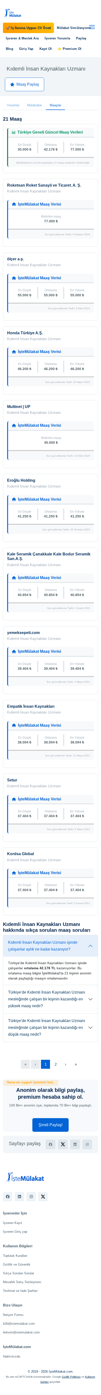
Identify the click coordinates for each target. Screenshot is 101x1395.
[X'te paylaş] (63, 1144)
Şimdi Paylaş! (50, 1125)
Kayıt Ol (45, 49)
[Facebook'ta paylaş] (50, 1144)
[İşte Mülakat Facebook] (7, 1196)
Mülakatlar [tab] (34, 105)
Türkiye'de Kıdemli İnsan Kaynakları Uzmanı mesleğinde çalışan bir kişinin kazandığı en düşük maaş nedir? (46, 1027)
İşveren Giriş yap (15, 1231)
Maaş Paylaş (27, 84)
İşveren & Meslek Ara (22, 38)
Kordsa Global (20, 854)
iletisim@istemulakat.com (21, 1332)
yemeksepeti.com (23, 633)
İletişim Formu (13, 1315)
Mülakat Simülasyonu (74, 28)
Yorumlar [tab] (13, 105)
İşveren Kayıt (12, 1223)
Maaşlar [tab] (55, 105)
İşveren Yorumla (57, 38)
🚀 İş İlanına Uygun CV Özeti (28, 28)
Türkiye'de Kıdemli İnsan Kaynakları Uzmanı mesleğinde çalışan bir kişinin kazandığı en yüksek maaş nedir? (46, 999)
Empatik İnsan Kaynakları (30, 706)
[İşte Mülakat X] (43, 1196)
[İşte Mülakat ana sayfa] (13, 13)
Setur (12, 780)
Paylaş (81, 38)
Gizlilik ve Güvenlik (16, 1264)
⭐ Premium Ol (69, 49)
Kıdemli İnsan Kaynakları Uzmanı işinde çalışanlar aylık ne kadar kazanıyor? (42, 945)
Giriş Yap (26, 49)
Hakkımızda (11, 1356)
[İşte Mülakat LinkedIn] (19, 1196)
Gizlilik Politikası (71, 1376)
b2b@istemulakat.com (19, 1323)
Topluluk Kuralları (15, 1256)
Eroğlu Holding (21, 480)
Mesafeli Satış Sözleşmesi (22, 1282)
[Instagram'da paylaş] (87, 1144)
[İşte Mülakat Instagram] (31, 1196)
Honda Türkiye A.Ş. (25, 333)
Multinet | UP (18, 407)
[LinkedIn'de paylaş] (75, 1144)
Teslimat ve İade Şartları (20, 1291)
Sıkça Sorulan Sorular (18, 1273)
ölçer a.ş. (15, 259)
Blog (9, 49)
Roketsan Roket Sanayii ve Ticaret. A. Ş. (44, 185)
